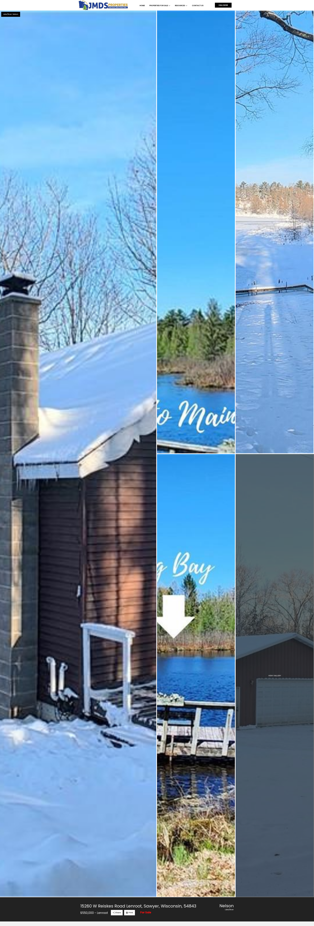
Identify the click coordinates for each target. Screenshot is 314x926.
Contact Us (197, 5)
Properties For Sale (158, 5)
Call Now (223, 5)
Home (142, 5)
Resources (180, 5)
